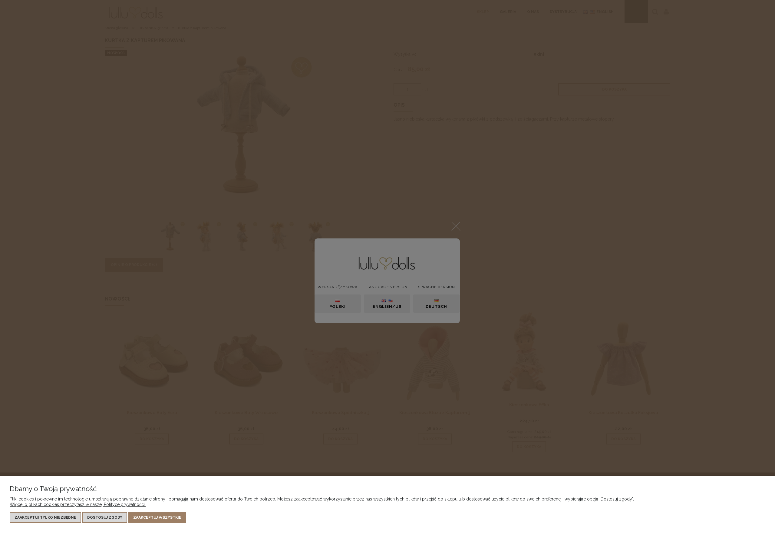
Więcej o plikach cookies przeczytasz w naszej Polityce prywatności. (78, 504)
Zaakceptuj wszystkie (157, 517)
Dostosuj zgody (104, 517)
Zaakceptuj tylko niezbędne (45, 517)
